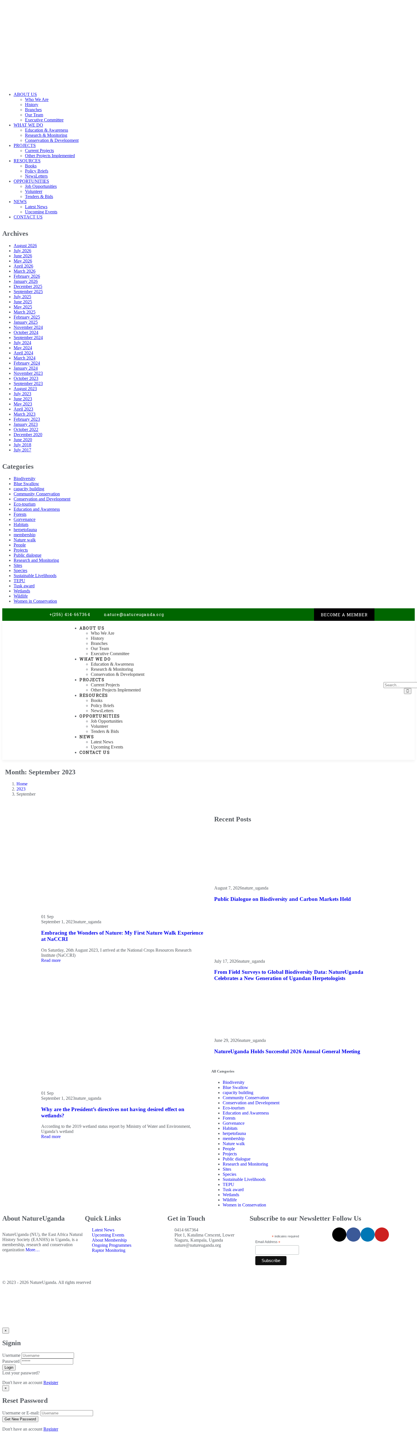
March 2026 (24, 271)
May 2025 (23, 306)
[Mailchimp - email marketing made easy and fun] (293, 1267)
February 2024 (27, 363)
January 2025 (26, 322)
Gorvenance (24, 519)
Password (11, 1361)
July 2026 (22, 250)
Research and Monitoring (36, 560)
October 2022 (26, 429)
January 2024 (26, 368)
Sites (18, 565)
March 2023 (24, 414)
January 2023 (26, 424)
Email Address (267, 1242)
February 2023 (27, 419)
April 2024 (23, 352)
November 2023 (28, 373)
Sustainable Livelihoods (35, 575)
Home (22, 783)
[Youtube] (309, 614)
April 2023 (23, 409)
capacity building (29, 488)
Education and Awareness (37, 509)
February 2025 (27, 317)
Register (50, 1382)
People (20, 545)
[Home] (34, 663)
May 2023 (23, 403)
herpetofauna (25, 529)
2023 (21, 789)
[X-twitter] (275, 614)
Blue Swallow (26, 483)
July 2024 (22, 342)
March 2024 (24, 358)
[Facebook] (286, 614)
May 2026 (23, 260)
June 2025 (23, 301)
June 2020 (23, 439)
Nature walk (25, 539)
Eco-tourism (24, 504)
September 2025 (28, 291)
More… (33, 1249)
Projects (21, 550)
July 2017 (22, 449)
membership (24, 534)
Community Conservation (37, 493)
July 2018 (22, 444)
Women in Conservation (35, 601)
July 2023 (22, 393)
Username (11, 1355)
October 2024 (26, 332)
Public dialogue (27, 555)
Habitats (21, 524)
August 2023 (25, 388)
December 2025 (28, 286)
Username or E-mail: (20, 1412)
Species (20, 570)
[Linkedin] (298, 614)
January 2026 (26, 281)
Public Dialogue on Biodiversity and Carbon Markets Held (282, 899)
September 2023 (28, 383)
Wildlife (21, 596)
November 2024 (28, 327)
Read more (51, 960)
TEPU (19, 580)
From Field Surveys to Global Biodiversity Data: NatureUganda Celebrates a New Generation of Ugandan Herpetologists (288, 975)
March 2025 (24, 312)
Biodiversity (24, 478)
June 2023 (23, 398)
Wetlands (22, 590)
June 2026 (23, 255)
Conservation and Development (42, 499)
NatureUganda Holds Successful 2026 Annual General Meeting (287, 1051)
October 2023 (26, 378)
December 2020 (28, 434)
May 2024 (23, 347)
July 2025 (22, 296)
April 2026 (23, 266)
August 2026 (25, 245)
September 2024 (28, 337)
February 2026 (27, 276)
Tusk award (24, 585)
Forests (20, 514)
